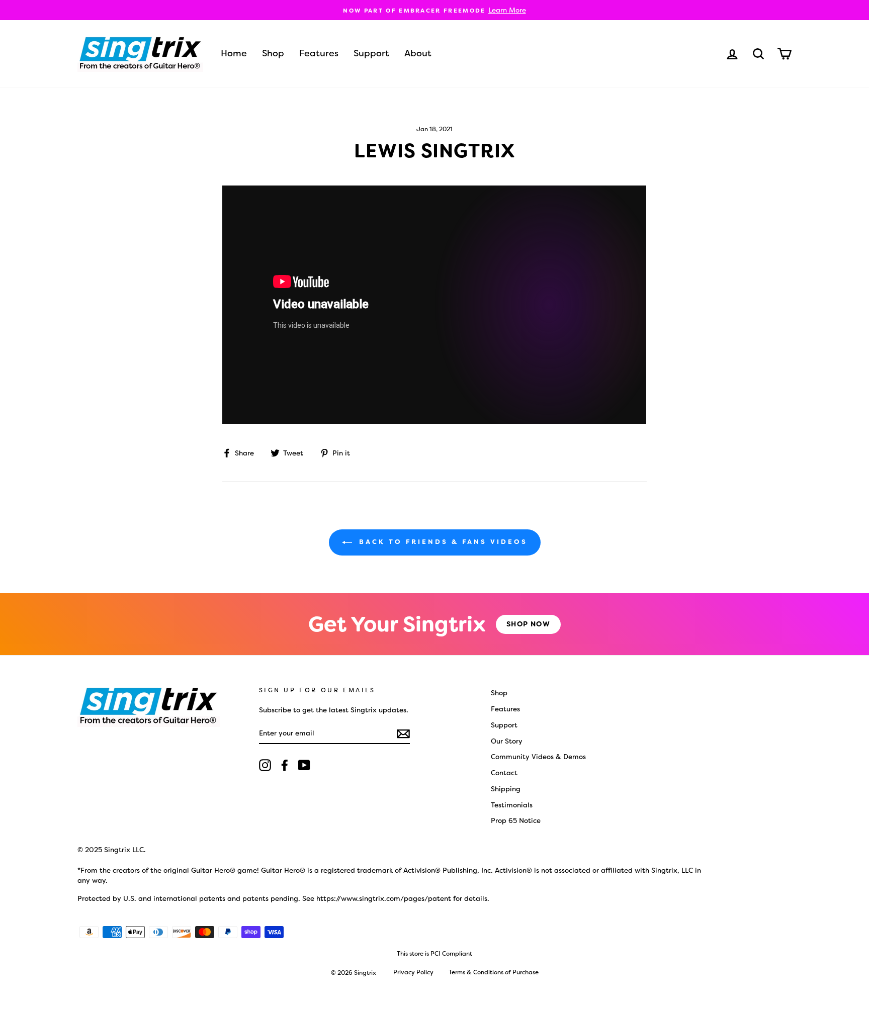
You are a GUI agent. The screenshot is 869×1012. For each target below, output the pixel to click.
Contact (504, 772)
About (417, 53)
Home (234, 53)
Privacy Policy (413, 972)
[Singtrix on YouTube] (304, 765)
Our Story (507, 741)
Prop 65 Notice (516, 820)
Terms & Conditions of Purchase (494, 972)
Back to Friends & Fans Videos (442, 542)
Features (318, 53)
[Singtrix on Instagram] (265, 765)
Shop (273, 53)
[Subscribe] (403, 733)
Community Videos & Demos (538, 756)
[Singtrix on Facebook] (285, 765)
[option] (434, 10)
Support (371, 53)
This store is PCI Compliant (434, 954)
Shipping (505, 788)
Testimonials (512, 804)
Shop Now (528, 623)
